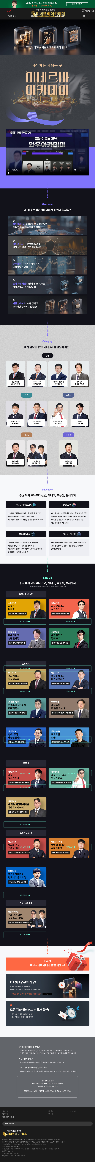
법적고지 (5, 1114)
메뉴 (3, 11)
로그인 (9, 11)
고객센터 (50, 1114)
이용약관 (50, 1111)
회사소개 (5, 1111)
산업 (83, 16)
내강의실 (87, 11)
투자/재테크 (35, 16)
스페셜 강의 (12, 16)
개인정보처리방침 (8, 1117)
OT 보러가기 (24, 621)
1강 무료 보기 (69, 621)
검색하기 (93, 11)
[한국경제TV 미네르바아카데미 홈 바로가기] (47, 11)
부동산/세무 (59, 16)
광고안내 (73, 1111)
